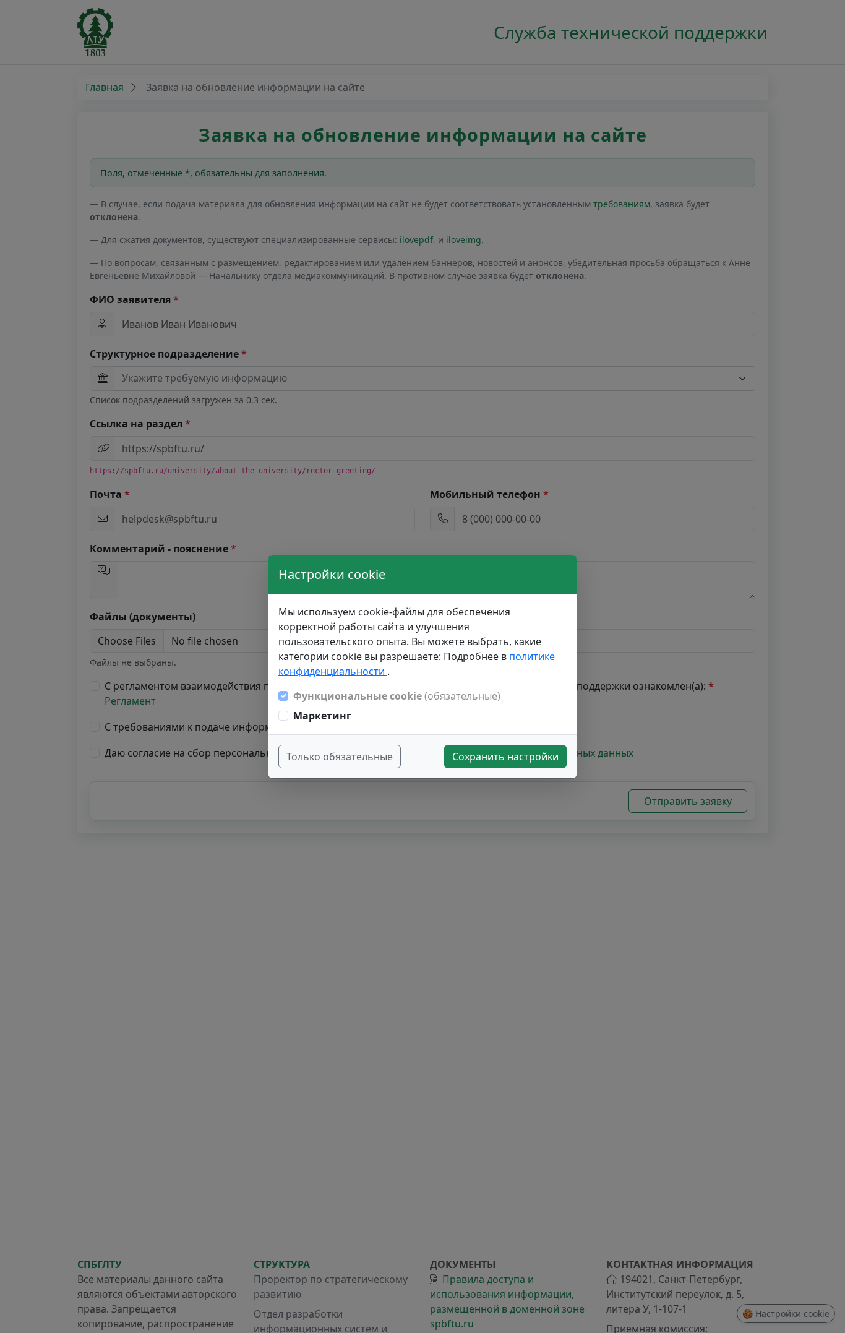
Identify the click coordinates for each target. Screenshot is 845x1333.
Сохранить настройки (505, 756)
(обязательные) (396, 696)
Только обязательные (339, 756)
